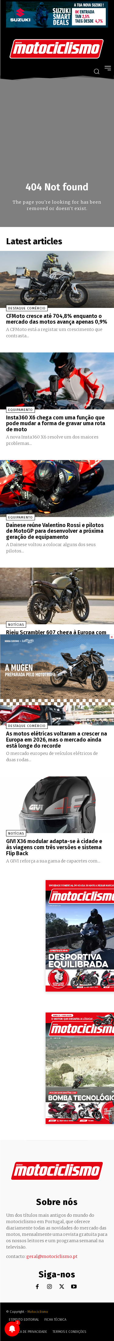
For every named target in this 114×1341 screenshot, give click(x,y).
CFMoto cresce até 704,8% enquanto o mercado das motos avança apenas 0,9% (56, 319)
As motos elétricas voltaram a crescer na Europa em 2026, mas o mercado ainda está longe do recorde (56, 739)
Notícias (16, 625)
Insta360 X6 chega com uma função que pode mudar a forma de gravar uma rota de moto (55, 423)
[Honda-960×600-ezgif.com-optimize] (57, 703)
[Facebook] (37, 1287)
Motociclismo (37, 1312)
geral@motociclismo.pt (52, 1256)
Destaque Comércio (27, 308)
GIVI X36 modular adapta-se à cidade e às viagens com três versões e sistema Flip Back (54, 847)
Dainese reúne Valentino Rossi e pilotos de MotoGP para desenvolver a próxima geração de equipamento (55, 531)
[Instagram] (49, 1287)
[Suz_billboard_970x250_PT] (57, 25)
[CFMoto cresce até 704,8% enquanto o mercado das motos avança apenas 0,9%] (57, 279)
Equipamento (20, 410)
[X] (61, 1287)
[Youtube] (74, 1287)
